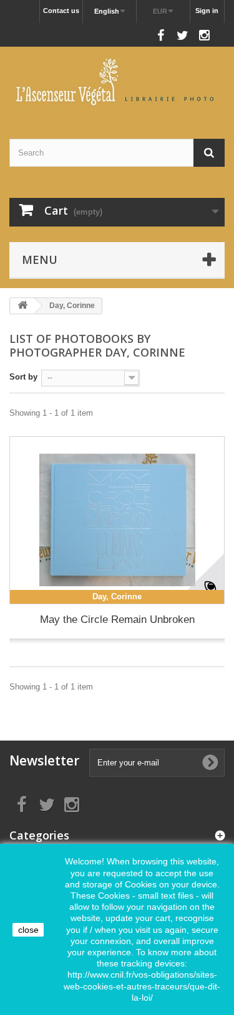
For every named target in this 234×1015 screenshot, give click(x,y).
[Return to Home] (22, 306)
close (28, 930)
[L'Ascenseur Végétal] (117, 82)
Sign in (206, 10)
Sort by (23, 376)
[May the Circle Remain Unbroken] (117, 520)
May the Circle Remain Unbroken (117, 619)
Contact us (61, 10)
